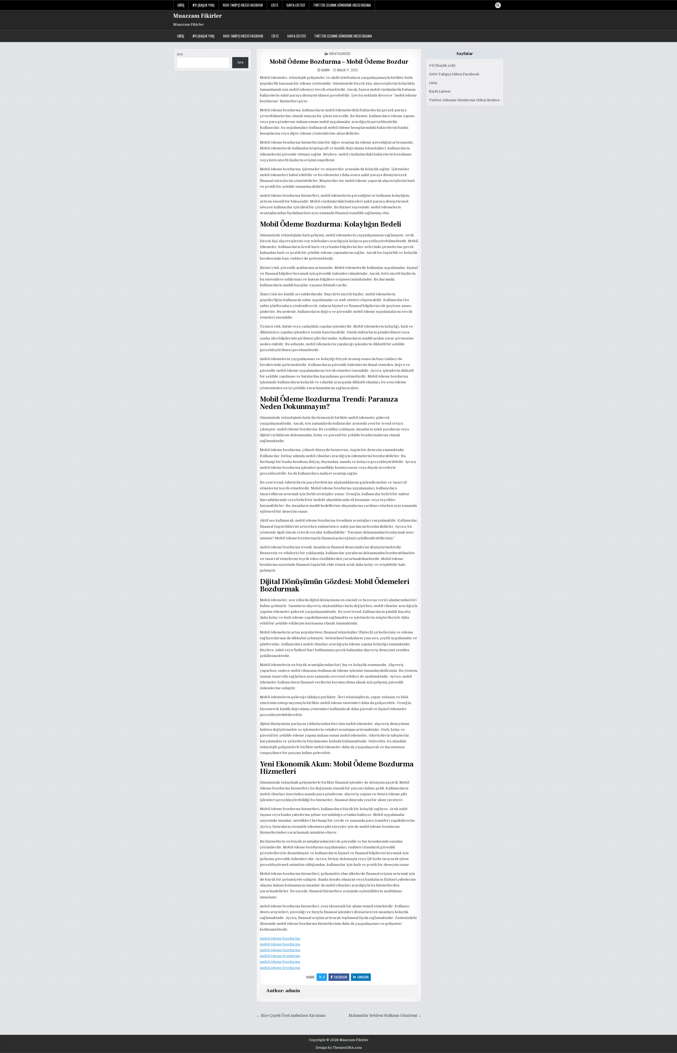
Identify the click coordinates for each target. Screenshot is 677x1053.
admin (325, 70)
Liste (274, 5)
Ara (180, 54)
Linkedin (363, 977)
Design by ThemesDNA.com (338, 1048)
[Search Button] (498, 5)
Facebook (340, 977)
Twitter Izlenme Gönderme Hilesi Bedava (342, 5)
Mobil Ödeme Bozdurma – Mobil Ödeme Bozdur (338, 62)
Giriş (180, 5)
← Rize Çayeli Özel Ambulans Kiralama (291, 1016)
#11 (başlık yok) (203, 5)
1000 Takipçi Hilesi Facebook (243, 5)
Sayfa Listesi (295, 5)
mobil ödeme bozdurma (280, 938)
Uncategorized (339, 53)
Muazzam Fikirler (197, 16)
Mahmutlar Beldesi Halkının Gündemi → (385, 1016)
